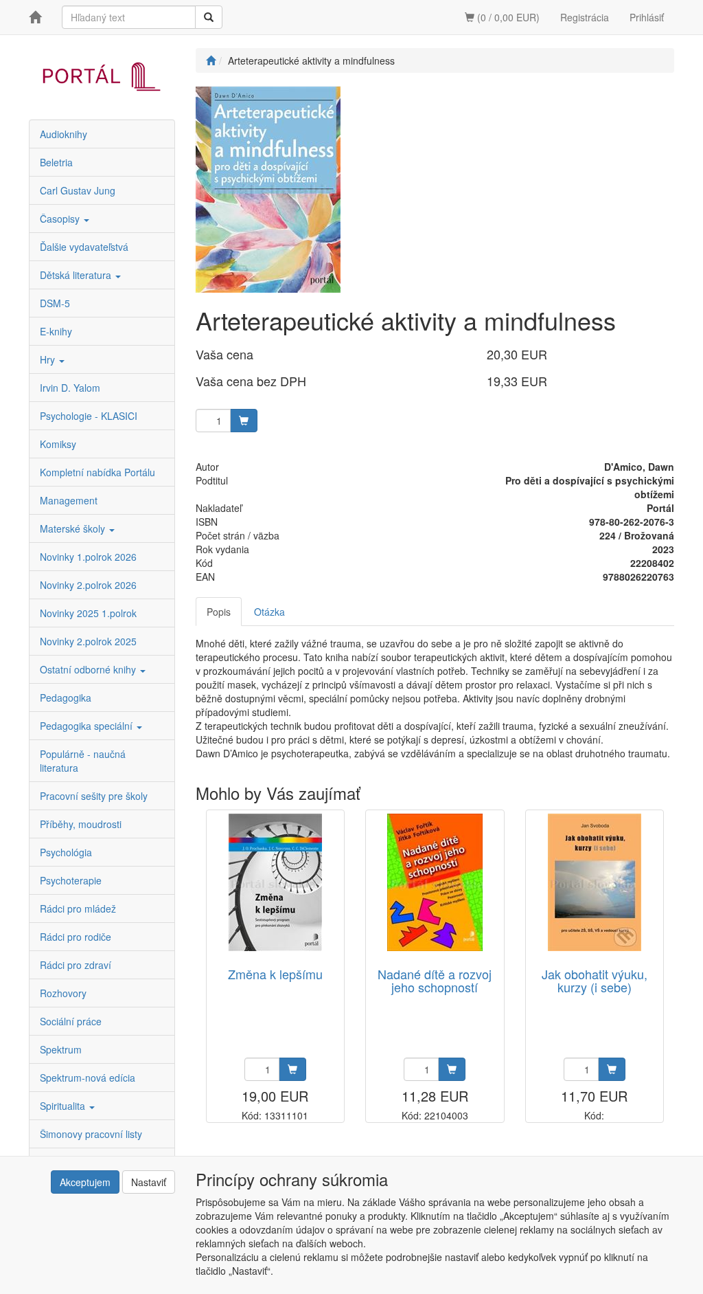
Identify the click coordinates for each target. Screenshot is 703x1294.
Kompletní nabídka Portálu (97, 472)
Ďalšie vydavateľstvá (84, 247)
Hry (49, 359)
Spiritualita (64, 1106)
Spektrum (61, 1049)
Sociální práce (71, 1021)
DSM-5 (55, 303)
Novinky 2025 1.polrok (88, 613)
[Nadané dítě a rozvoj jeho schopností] (435, 882)
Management (68, 500)
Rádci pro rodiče (75, 937)
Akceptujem (85, 1182)
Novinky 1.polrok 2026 (88, 557)
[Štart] (211, 60)
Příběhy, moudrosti (81, 824)
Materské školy (74, 528)
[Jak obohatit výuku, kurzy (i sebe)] (594, 882)
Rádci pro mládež (78, 908)
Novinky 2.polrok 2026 (88, 585)
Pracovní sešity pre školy (94, 796)
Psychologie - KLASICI (88, 416)
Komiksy (58, 444)
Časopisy (61, 218)
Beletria (56, 162)
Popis (219, 611)
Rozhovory (63, 993)
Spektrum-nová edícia (87, 1077)
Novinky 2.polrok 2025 (88, 641)
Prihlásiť (647, 17)
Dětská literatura (77, 275)
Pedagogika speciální (87, 726)
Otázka (269, 611)
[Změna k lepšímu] (275, 882)
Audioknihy (63, 134)
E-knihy (56, 331)
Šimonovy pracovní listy (91, 1134)
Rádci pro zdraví (75, 965)
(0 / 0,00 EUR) (507, 17)
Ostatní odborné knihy (89, 669)
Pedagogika (65, 697)
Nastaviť (148, 1182)
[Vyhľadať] (208, 17)
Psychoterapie (71, 880)
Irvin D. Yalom (70, 387)
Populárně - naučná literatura (83, 760)
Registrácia (584, 17)
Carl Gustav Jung (77, 190)
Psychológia (66, 852)
